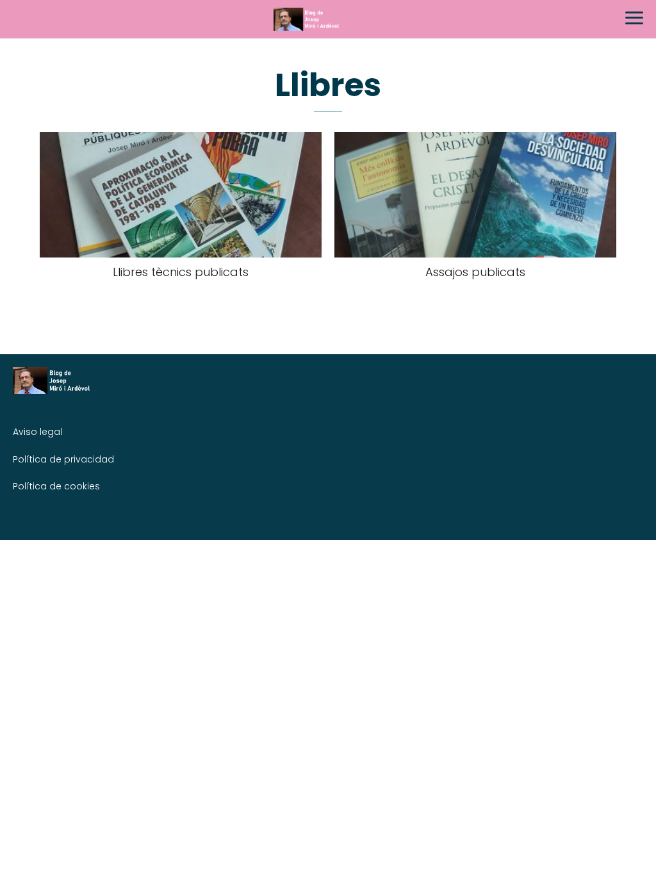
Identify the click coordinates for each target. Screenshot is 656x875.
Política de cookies (56, 486)
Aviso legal (37, 431)
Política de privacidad (63, 459)
